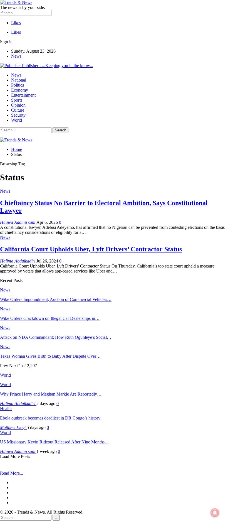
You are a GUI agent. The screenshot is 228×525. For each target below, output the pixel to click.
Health (6, 408)
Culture (17, 110)
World (16, 120)
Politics (17, 85)
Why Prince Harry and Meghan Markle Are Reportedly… (50, 394)
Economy (19, 90)
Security (18, 115)
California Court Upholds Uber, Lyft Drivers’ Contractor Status (91, 249)
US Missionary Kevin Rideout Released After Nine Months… (54, 442)
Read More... (11, 473)
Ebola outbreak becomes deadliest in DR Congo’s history (50, 418)
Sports (16, 100)
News (16, 56)
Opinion (18, 105)
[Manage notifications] (214, 512)
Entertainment (23, 95)
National (18, 80)
